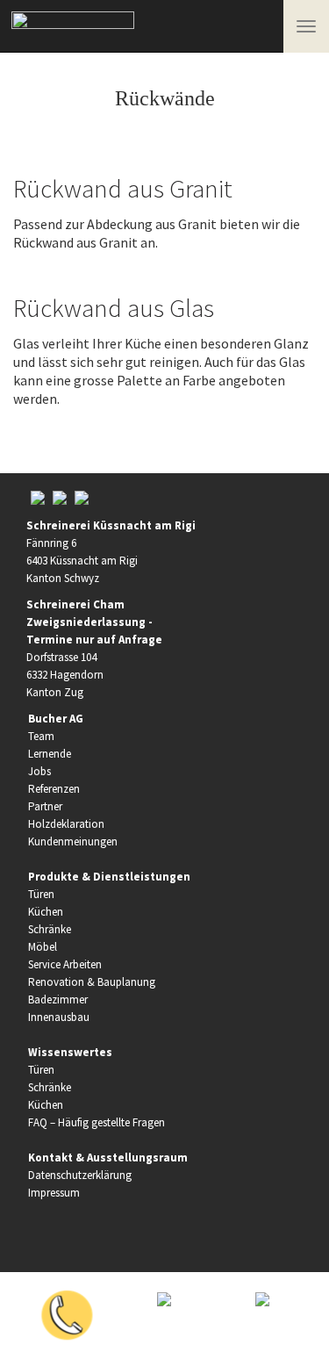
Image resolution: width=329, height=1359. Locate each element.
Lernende (49, 753)
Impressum (54, 1192)
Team (41, 736)
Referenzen (54, 788)
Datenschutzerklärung (80, 1175)
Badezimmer (58, 999)
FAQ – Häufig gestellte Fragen (96, 1122)
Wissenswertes (70, 1052)
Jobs (39, 771)
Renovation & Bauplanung (91, 981)
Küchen (45, 911)
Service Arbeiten (65, 964)
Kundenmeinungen (73, 841)
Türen (41, 894)
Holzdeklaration (66, 823)
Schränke (49, 929)
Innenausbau (58, 1017)
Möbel (42, 946)
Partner (45, 806)
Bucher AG (55, 718)
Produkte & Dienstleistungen (109, 876)
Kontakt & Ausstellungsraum (108, 1157)
